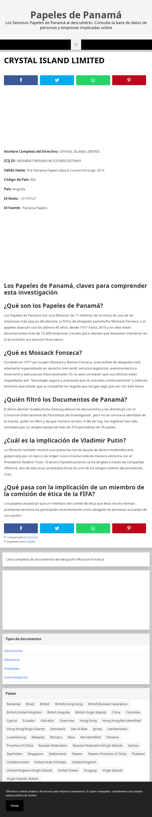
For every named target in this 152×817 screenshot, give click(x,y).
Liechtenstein (117, 729)
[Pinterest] (129, 80)
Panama (112, 737)
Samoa (133, 745)
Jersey (97, 729)
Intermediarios (16, 677)
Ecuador (29, 720)
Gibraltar (47, 720)
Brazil (30, 704)
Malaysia (38, 737)
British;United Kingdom (24, 712)
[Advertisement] (76, 114)
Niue (71, 737)
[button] (76, 45)
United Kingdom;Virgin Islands (29, 770)
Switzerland (57, 754)
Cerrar (15, 805)
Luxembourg (16, 737)
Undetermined (18, 762)
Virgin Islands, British (22, 778)
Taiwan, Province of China (107, 754)
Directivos (32, 537)
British (45, 704)
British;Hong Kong (69, 704)
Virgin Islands (112, 770)
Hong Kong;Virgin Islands (26, 729)
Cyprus (12, 720)
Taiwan (77, 754)
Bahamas (14, 704)
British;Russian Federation (107, 704)
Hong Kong (88, 720)
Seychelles (14, 754)
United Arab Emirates (50, 762)
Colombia (133, 712)
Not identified (90, 737)
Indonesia (57, 729)
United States (68, 770)
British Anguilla (58, 712)
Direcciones (13, 650)
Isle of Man (79, 729)
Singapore (35, 754)
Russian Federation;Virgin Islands (98, 745)
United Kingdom (84, 762)
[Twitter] (57, 80)
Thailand (138, 754)
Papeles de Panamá (76, 14)
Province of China (20, 745)
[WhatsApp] (93, 80)
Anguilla (31, 541)
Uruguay (90, 770)
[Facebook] (21, 80)
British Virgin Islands (90, 712)
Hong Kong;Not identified (121, 720)
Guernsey (67, 720)
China (116, 712)
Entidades (12, 668)
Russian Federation (53, 745)
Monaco (56, 737)
